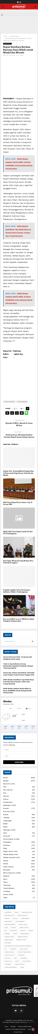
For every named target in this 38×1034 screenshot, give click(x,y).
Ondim (15, 933)
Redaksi (13, 1026)
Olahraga (6, 830)
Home (6, 1026)
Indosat (13, 927)
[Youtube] (15, 1010)
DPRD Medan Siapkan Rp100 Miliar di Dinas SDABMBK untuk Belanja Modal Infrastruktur (17, 690)
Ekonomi (6, 784)
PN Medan (13, 949)
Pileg (5, 848)
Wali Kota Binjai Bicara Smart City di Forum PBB (17, 503)
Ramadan (6, 870)
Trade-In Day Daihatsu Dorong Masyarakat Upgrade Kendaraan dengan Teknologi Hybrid (18, 666)
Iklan (29, 1029)
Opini (5, 833)
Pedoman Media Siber (25, 1026)
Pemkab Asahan (9, 936)
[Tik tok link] (20, 2)
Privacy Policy (18, 1032)
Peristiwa (6, 845)
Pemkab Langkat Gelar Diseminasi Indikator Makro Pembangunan (16, 591)
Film (4, 787)
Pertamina (8, 942)
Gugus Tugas (23, 924)
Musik (5, 827)
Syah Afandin (26, 961)
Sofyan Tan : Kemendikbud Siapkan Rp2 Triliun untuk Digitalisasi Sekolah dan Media (18, 473)
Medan (31, 930)
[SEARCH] (32, 641)
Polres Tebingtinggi (24, 952)
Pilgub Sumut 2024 (10, 851)
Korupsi (6, 808)
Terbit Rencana (20, 964)
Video (5, 897)
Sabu (15, 958)
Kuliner (5, 814)
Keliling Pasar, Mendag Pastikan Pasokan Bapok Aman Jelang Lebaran (19, 436)
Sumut (17, 961)
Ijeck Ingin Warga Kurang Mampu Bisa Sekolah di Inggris (18, 562)
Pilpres (5, 860)
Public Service (8, 867)
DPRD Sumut (8, 921)
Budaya (5, 781)
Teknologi (6, 885)
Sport (5, 879)
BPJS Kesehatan (9, 915)
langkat (23, 930)
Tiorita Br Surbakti (11, 967)
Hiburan (6, 796)
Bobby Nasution (27, 912)
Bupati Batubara (9, 401)
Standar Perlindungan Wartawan (15, 1029)
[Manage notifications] (33, 1029)
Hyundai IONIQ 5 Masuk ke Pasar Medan (19, 424)
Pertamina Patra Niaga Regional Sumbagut (18, 945)
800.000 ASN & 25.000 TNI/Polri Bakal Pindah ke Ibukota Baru (18, 620)
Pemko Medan (9, 939)
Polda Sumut (24, 949)
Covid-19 (15, 918)
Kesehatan (7, 805)
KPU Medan (13, 930)
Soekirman (23, 958)
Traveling (6, 891)
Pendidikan (7, 842)
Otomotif (6, 836)
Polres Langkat (10, 952)
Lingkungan (7, 820)
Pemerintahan (7, 43)
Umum (5, 894)
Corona (7, 918)
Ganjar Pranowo (10, 924)
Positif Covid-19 (10, 955)
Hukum (5, 799)
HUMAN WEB (31, 1022)
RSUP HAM (7, 958)
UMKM (22, 967)
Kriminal (6, 811)
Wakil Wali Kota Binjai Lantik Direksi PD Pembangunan (18, 532)
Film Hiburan (8, 790)
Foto (4, 793)
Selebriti (6, 876)
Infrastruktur (8, 802)
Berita (5, 777)
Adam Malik (8, 912)
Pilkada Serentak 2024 (11, 857)
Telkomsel (8, 964)
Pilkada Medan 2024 (10, 854)
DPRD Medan (25, 918)
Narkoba (7, 933)
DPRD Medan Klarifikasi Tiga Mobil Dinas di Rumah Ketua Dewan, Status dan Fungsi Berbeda (18, 682)
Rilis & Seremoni (9, 873)
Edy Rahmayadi (20, 921)
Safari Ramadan (22, 401)
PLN (6, 949)
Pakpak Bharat (24, 933)
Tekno (5, 882)
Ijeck (6, 927)
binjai (16, 912)
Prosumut (21, 955)
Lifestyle (6, 817)
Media (5, 824)
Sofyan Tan (8, 961)
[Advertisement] (19, 78)
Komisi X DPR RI (24, 927)
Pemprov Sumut (21, 939)
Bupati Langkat (22, 915)
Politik (5, 864)
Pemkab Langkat (23, 936)
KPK (6, 930)
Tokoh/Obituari (8, 888)
